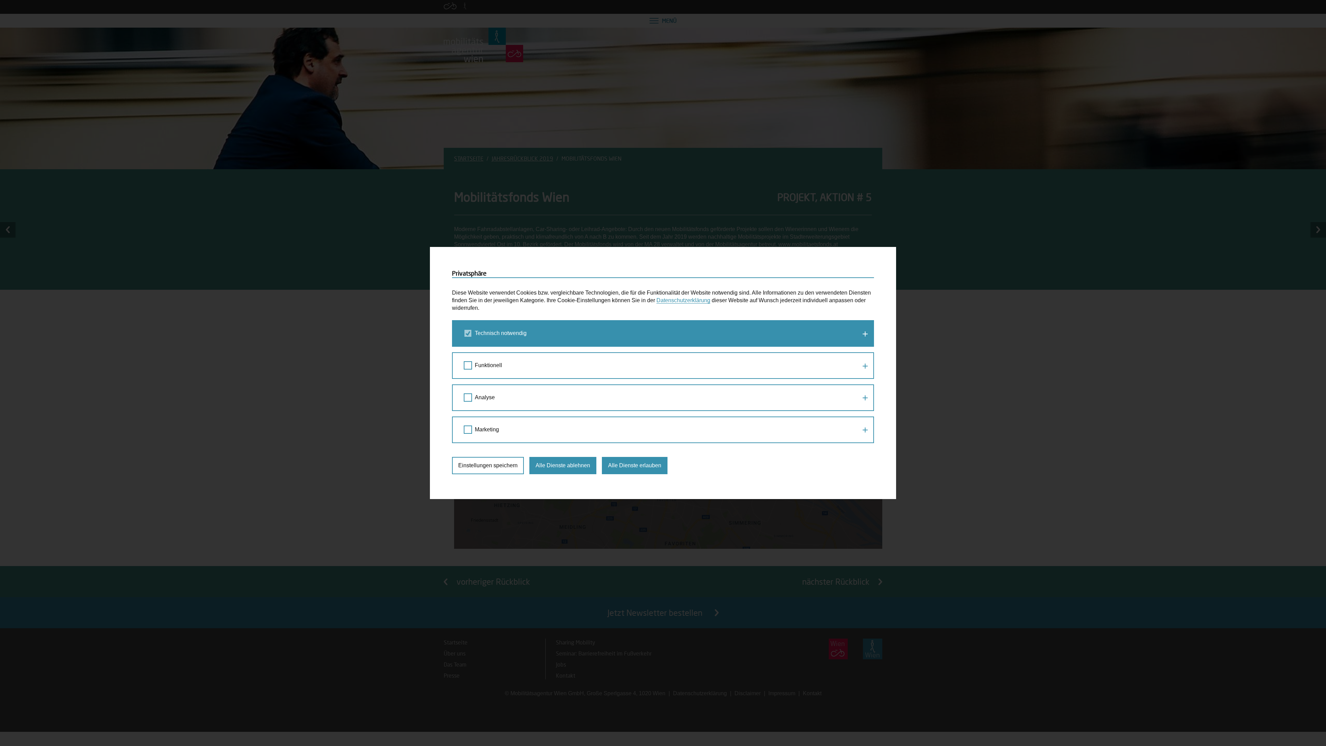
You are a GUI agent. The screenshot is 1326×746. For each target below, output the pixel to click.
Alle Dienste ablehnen (563, 465)
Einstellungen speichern (488, 465)
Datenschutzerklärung (683, 300)
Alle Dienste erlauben (634, 465)
